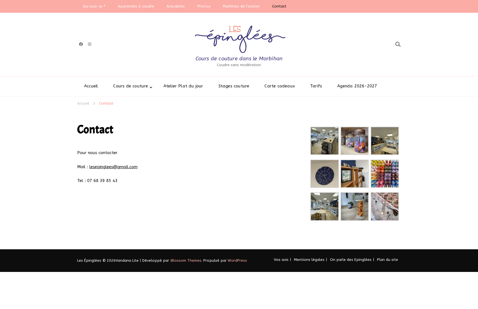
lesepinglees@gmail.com (113, 166)
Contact (279, 6)
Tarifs (316, 86)
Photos (204, 6)
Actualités (176, 6)
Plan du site (387, 260)
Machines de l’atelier (241, 6)
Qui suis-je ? (94, 6)
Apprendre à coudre (136, 6)
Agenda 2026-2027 (357, 86)
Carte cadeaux (279, 86)
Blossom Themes (186, 260)
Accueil (91, 86)
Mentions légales (309, 260)
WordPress (237, 260)
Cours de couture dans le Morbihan (239, 59)
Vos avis (281, 260)
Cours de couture (130, 86)
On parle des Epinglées (351, 260)
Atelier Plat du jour (183, 86)
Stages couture (234, 86)
